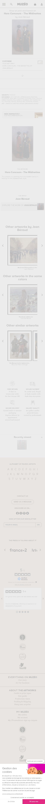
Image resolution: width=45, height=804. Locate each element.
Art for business (22, 682)
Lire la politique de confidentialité (12, 794)
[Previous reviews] (1, 598)
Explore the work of (19, 205)
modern (29, 177)
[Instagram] (20, 514)
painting (16, 177)
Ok (38, 525)
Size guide (22, 696)
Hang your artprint (22, 704)
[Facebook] (17, 514)
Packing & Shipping (22, 701)
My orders (22, 714)
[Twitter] (27, 514)
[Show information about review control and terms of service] (36, 582)
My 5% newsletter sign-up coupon (22, 720)
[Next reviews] (43, 598)
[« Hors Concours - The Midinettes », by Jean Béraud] (22, 445)
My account (23, 717)
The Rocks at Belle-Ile (26, 317)
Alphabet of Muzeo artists (22, 464)
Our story (22, 680)
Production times (22, 698)
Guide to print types (22, 693)
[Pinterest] (24, 514)
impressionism (17, 178)
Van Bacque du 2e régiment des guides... (19, 364)
